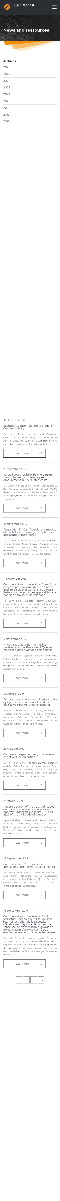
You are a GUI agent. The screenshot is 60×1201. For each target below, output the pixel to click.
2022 (6, 94)
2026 (6, 67)
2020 (6, 107)
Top (57, 1179)
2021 (6, 101)
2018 (6, 121)
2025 (6, 74)
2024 (6, 80)
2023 (6, 87)
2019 (6, 114)
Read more (21, 453)
